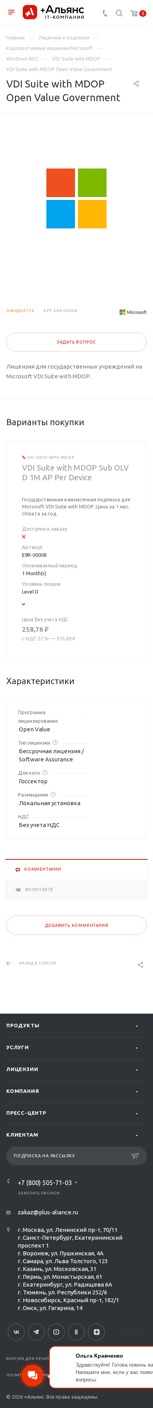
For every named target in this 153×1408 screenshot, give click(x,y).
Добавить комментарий (77, 925)
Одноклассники (76, 1332)
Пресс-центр (26, 1113)
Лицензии (22, 1069)
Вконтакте (16, 1332)
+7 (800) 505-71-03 (45, 1182)
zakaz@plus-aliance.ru (48, 1212)
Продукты (22, 1025)
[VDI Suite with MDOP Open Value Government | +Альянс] (76, 198)
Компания (22, 1091)
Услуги (17, 1047)
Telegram (36, 1332)
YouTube (56, 1332)
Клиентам (22, 1134)
